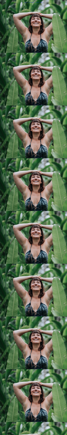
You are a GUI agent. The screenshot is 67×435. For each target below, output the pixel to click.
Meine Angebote (31, 2)
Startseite (25, 2)
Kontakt (41, 2)
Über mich (37, 2)
